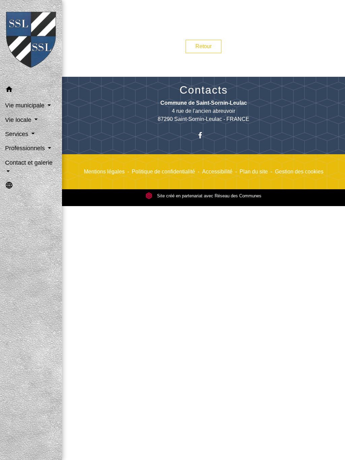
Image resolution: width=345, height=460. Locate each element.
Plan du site (254, 171)
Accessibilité (217, 171)
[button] (31, 90)
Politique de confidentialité (163, 171)
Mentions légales (104, 171)
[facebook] (203, 135)
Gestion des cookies (299, 171)
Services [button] (17, 134)
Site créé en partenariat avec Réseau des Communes (208, 195)
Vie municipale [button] (25, 105)
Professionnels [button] (25, 148)
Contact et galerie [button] (29, 162)
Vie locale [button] (19, 120)
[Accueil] (31, 41)
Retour (203, 46)
